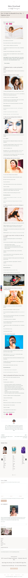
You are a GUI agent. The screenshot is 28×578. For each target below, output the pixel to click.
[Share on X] (10, 24)
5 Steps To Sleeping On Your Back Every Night (16, 232)
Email (11, 496)
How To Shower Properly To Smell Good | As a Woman (21, 436)
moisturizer (20, 151)
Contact (2, 542)
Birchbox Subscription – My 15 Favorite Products (11, 114)
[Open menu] (14, 1)
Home (2, 540)
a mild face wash (20, 150)
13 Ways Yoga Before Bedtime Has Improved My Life (12, 272)
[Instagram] (13, 568)
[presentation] (4, 450)
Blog (1, 541)
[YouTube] (17, 568)
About (2, 545)
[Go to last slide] (2, 459)
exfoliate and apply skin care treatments (13, 93)
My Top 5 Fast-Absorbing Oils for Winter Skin (11, 372)
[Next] (26, 459)
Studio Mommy (19, 576)
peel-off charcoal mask (11, 354)
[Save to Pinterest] (1, 290)
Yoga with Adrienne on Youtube (8, 255)
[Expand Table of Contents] (23, 63)
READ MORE (3, 521)
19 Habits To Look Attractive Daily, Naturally (10, 111)
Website (20, 496)
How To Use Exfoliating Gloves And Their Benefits (23, 460)
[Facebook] (11, 568)
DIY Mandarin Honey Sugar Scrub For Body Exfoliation (7, 436)
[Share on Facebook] (1, 286)
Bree (14, 423)
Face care (5, 11)
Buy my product (3, 526)
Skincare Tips (9, 11)
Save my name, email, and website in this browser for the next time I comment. (13, 498)
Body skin (2, 11)
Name (2, 496)
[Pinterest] (15, 568)
